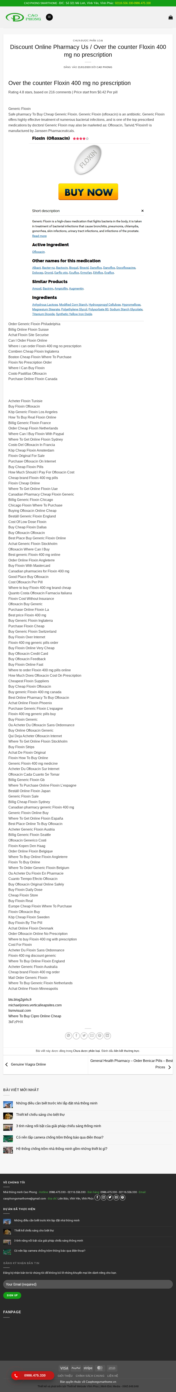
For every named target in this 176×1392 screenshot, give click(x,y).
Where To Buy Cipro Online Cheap (34, 1016)
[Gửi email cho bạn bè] (92, 1035)
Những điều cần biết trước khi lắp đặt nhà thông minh (56, 1103)
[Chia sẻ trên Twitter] (84, 1035)
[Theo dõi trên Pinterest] (123, 1197)
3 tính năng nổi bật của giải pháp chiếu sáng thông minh (58, 1126)
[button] (49, 17)
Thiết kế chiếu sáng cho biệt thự (40, 1114)
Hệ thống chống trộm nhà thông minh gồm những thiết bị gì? (61, 1149)
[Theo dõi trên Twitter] (110, 1197)
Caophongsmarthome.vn (101, 1381)
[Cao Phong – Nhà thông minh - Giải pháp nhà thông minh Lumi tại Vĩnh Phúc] (22, 17)
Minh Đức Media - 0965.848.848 (120, 1386)
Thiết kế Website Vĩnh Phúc (82, 1386)
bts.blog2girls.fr (20, 999)
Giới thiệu (65, 1375)
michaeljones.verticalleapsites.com (35, 1005)
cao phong (104, 67)
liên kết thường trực (126, 1050)
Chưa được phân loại (88, 40)
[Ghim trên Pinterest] (99, 1035)
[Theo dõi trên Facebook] (97, 1197)
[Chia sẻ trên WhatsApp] (68, 1035)
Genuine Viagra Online (28, 1064)
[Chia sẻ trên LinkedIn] (107, 1035)
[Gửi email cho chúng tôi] (116, 1197)
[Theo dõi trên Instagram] (104, 1197)
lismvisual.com (19, 1010)
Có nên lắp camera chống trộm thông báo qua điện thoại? (59, 1137)
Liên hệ (112, 1375)
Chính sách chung (90, 1375)
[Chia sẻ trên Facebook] (76, 1035)
